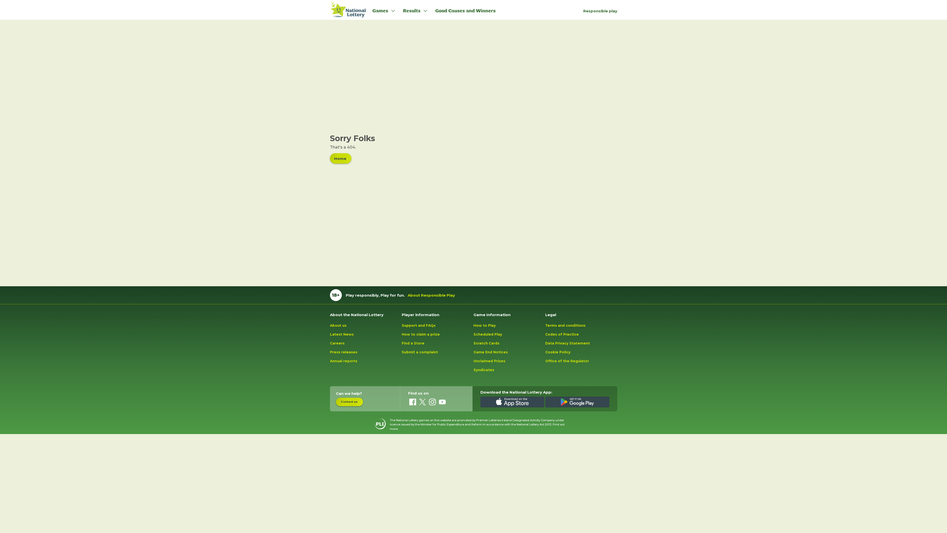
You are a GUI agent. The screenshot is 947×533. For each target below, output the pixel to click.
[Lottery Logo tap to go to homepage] (345, 10)
